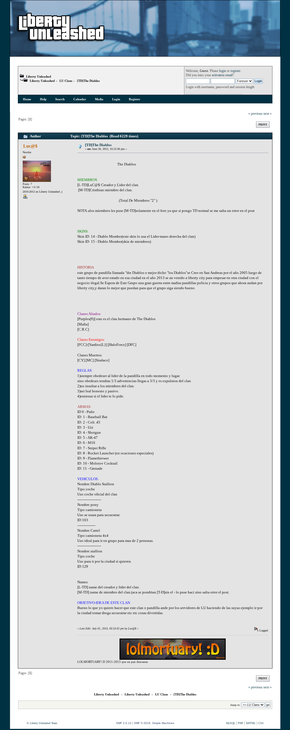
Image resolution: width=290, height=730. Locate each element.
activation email (222, 75)
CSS (261, 723)
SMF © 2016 (142, 723)
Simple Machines (163, 723)
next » (267, 114)
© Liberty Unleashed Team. (42, 723)
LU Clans (65, 80)
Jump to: (235, 704)
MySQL (230, 723)
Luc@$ (30, 146)
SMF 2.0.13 (123, 723)
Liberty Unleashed (38, 76)
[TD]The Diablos (88, 80)
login (222, 71)
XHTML (251, 723)
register (235, 71)
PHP (240, 723)
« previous (255, 114)
